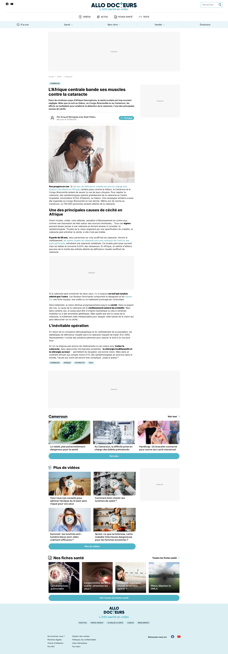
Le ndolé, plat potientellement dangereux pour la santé (67, 448)
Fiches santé (125, 16)
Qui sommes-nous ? (56, 636)
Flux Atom (76, 646)
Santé (67, 24)
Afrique (67, 363)
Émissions (205, 24)
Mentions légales (55, 639)
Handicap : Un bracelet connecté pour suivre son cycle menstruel (158, 448)
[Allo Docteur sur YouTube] (178, 637)
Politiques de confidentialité (84, 639)
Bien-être (113, 24)
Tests (146, 16)
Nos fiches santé (68, 558)
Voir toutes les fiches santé (114, 597)
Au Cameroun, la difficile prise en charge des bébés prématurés (113, 448)
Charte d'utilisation (55, 643)
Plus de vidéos (66, 467)
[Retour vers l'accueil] (114, 6)
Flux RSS (51, 646)
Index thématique (79, 643)
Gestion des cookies (80, 636)
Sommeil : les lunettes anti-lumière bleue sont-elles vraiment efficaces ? (66, 536)
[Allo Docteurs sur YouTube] (12, 4)
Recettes (83, 623)
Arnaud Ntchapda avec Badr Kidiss (78, 117)
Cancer (130, 623)
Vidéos (87, 16)
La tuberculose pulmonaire (59, 587)
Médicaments (143, 623)
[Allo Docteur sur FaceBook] (7, 4)
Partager (128, 118)
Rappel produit (97, 623)
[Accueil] (114, 612)
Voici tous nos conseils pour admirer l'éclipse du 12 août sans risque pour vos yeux (68, 500)
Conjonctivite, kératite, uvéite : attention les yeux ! (97, 585)
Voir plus (114, 456)
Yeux (91, 363)
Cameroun (68, 77)
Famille (158, 24)
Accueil (51, 77)
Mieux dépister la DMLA (161, 587)
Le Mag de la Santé (115, 623)
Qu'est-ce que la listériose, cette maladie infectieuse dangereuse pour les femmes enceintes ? (114, 536)
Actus (104, 16)
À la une (24, 24)
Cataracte (80, 363)
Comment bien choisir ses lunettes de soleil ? (110, 499)
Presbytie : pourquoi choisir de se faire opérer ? (129, 585)
